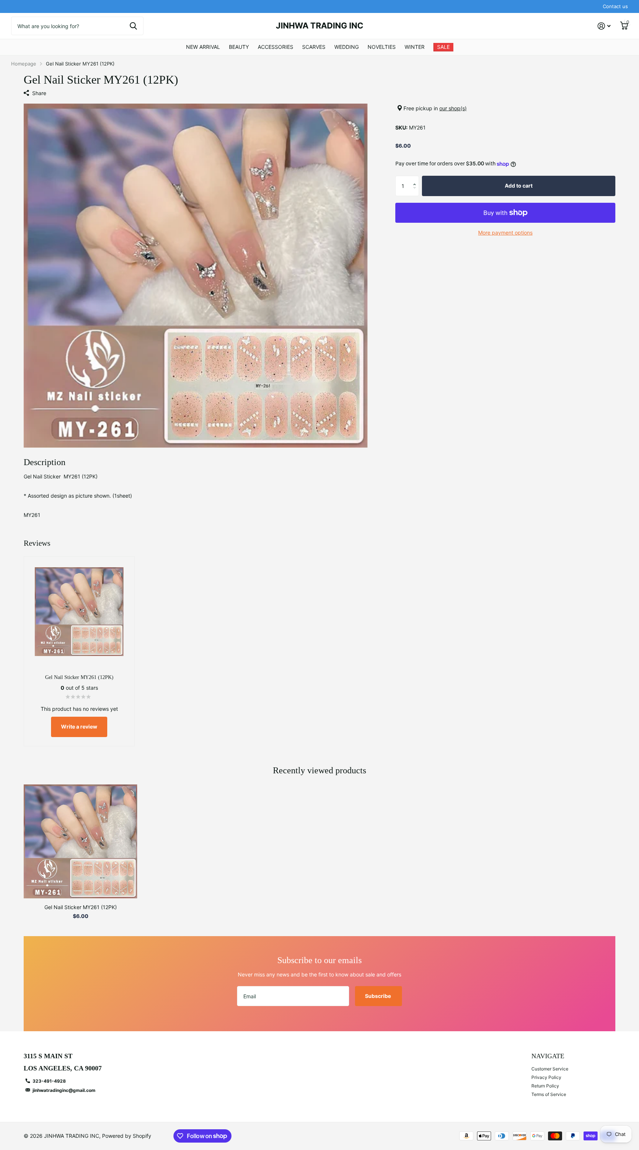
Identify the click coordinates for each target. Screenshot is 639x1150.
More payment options (505, 232)
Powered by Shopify (126, 1136)
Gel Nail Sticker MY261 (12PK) (80, 907)
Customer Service (549, 1069)
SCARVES (313, 47)
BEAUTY (239, 47)
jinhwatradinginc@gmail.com (64, 1090)
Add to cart (518, 185)
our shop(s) (453, 108)
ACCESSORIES (275, 47)
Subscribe (378, 996)
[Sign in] (604, 26)
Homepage (23, 64)
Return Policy (545, 1086)
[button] (416, 179)
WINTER (415, 47)
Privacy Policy (546, 1077)
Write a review (79, 726)
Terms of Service (548, 1094)
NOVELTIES (382, 47)
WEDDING (346, 47)
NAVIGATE (547, 1056)
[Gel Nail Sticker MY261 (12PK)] (80, 841)
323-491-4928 (49, 1081)
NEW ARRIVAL (203, 47)
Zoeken (133, 26)
